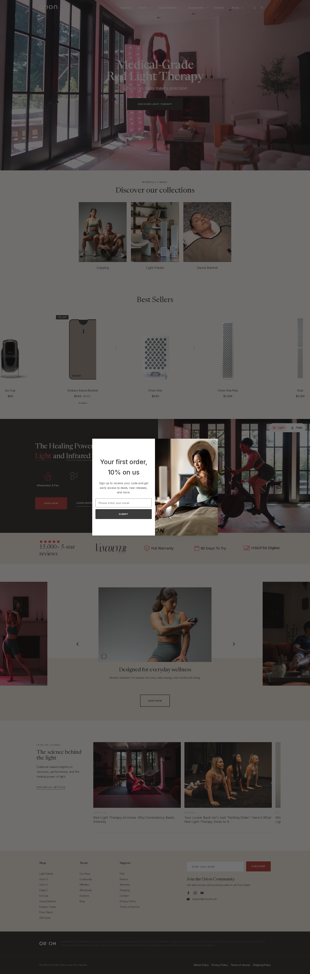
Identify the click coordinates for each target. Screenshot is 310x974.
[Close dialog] (213, 442)
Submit (123, 514)
